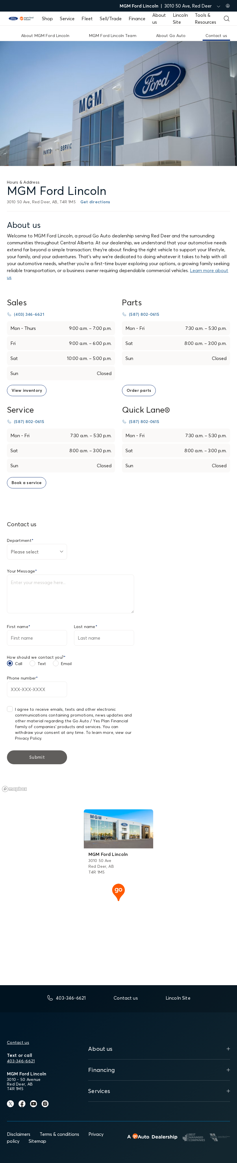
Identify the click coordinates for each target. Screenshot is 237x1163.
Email (66, 663)
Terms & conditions (59, 1134)
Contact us (18, 1042)
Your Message (22, 571)
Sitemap (37, 1141)
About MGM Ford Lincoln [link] (45, 35)
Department (20, 540)
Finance (137, 18)
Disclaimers (18, 1134)
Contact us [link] (216, 35)
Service (67, 18)
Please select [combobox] (25, 552)
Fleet (87, 18)
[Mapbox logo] (14, 789)
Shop (47, 18)
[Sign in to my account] (227, 5)
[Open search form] (226, 18)
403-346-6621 (21, 1061)
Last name (85, 626)
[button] (118, 892)
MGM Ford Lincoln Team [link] (112, 35)
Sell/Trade (111, 18)
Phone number (22, 678)
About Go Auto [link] (171, 35)
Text (42, 663)
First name (18, 626)
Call (19, 663)
